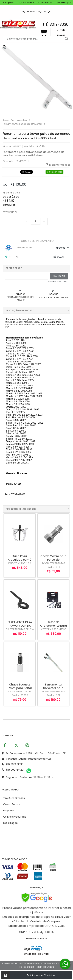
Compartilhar (55, 172)
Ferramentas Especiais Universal (22, 124)
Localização (63, 2)
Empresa (8, 2)
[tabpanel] (36, 79)
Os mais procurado (14, 816)
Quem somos (25, 2)
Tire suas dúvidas (14, 798)
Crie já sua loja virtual (36, 954)
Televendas (45, 2)
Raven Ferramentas (15, 120)
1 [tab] (68, 112)
